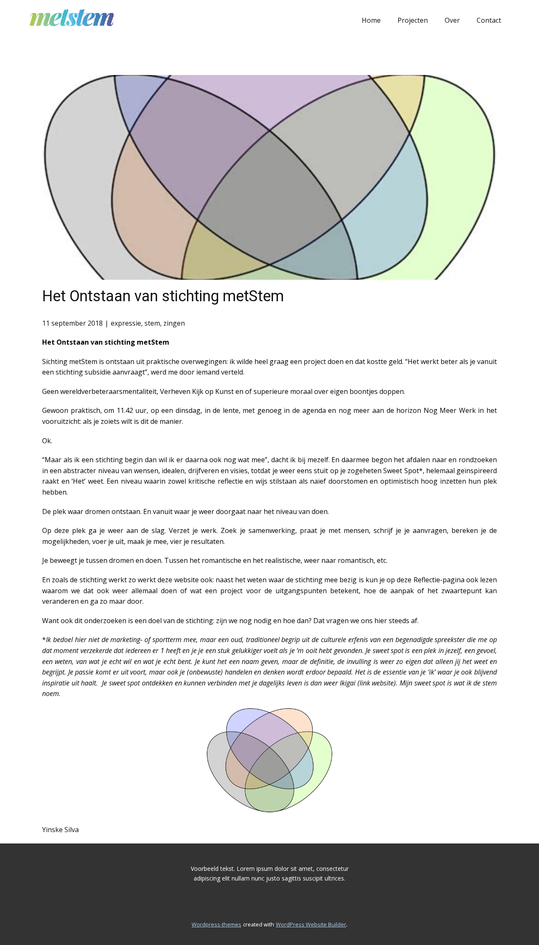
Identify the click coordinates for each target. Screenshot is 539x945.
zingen (174, 323)
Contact (489, 20)
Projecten (413, 20)
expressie (126, 323)
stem (152, 323)
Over (452, 20)
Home (371, 20)
